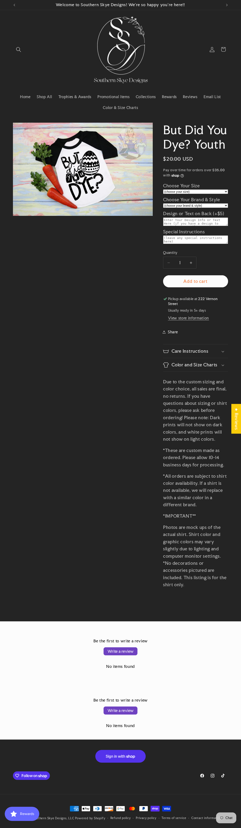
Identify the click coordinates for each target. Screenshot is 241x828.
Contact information (206, 818)
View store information (188, 318)
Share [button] (173, 332)
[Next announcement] (227, 5)
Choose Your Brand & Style (191, 199)
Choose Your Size (181, 185)
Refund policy (120, 818)
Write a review (120, 651)
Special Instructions (184, 231)
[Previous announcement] (14, 5)
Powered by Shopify (90, 818)
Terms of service (173, 818)
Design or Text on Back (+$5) (193, 213)
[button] (18, 49)
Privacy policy (146, 818)
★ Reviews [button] (236, 419)
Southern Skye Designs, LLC (53, 818)
